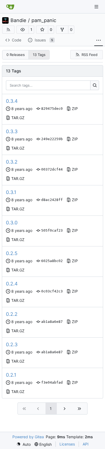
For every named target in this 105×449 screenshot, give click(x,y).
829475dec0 (52, 109)
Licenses (67, 444)
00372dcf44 (52, 169)
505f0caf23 (52, 230)
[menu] (23, 444)
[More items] (98, 40)
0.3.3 (12, 131)
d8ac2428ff (52, 200)
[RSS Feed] (8, 30)
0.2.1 (11, 375)
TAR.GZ (17, 117)
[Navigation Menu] (97, 6)
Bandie (18, 20)
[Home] (10, 7)
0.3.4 (12, 101)
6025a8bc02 (52, 261)
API (86, 444)
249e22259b (52, 139)
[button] (22, 30)
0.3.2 (12, 162)
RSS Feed (89, 54)
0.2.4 (12, 284)
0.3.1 (11, 192)
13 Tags (39, 54)
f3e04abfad (52, 382)
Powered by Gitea (28, 436)
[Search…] (94, 85)
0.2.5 (12, 253)
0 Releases (15, 54)
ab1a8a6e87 (52, 322)
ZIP (75, 108)
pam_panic (44, 20)
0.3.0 (12, 222)
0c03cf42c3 (52, 291)
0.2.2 (12, 314)
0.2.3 (12, 344)
